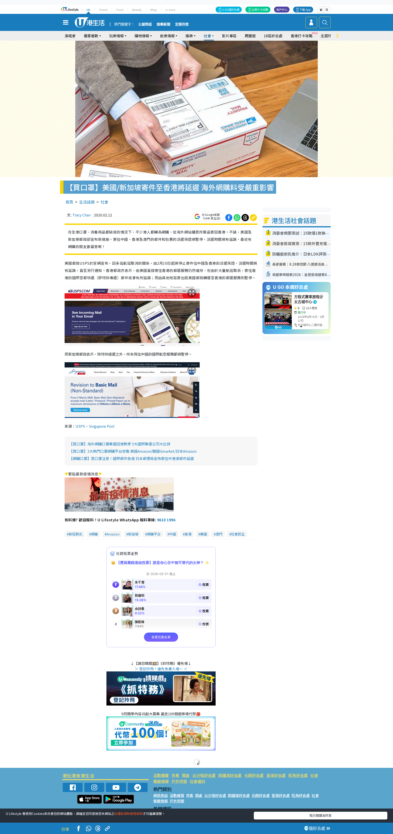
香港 (188, 534)
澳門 (219, 534)
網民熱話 (160, 795)
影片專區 (229, 35)
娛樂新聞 (163, 24)
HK (88, 10)
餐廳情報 (161, 781)
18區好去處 (273, 35)
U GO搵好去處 (230, 9)
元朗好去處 (254, 775)
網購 (94, 534)
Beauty (137, 10)
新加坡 (133, 534)
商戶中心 (281, 9)
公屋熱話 (145, 24)
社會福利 (197, 781)
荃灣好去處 (276, 775)
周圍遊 (250, 35)
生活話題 (87, 202)
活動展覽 (161, 775)
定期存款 (182, 24)
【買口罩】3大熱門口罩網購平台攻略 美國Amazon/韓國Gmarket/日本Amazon (132, 451)
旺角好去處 (298, 775)
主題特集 (328, 35)
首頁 (69, 202)
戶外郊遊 (179, 781)
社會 (104, 202)
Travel (103, 10)
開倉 (186, 775)
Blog (154, 10)
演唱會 (70, 35)
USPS (80, 426)
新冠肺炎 (75, 534)
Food (119, 10)
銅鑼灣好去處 (230, 775)
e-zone (170, 10)
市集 (175, 775)
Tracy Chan (81, 215)
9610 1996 (166, 520)
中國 (172, 534)
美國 (203, 534)
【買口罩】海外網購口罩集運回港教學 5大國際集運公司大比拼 (119, 444)
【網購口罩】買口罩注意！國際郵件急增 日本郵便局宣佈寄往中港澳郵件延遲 (131, 458)
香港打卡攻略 (301, 35)
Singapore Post (102, 426)
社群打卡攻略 (260, 9)
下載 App (305, 9)
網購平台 (154, 534)
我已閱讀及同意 (320, 815)
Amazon (112, 534)
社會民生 (238, 534)
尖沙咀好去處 (204, 775)
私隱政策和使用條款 (128, 813)
